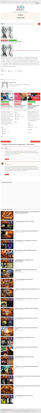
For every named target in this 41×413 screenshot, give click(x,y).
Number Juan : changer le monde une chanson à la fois (7, 106)
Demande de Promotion (26, 410)
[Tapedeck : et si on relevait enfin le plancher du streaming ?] (7, 389)
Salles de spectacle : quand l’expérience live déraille (26, 250)
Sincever (23, 108)
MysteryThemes (9, 409)
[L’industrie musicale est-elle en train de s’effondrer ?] (7, 350)
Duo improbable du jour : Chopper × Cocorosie (24, 221)
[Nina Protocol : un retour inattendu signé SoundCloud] (7, 234)
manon (6, 148)
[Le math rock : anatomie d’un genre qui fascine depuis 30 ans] (7, 292)
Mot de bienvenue (4, 2)
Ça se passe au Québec (5, 104)
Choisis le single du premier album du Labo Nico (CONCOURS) (33, 107)
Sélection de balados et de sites (17, 410)
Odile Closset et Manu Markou (18, 50)
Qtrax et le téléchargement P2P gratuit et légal (20, 106)
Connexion (33, 410)
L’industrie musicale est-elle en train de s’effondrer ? (26, 347)
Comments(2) (16, 43)
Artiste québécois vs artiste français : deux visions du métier (26, 328)
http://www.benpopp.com (13, 86)
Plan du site (3, 411)
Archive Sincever (17, 104)
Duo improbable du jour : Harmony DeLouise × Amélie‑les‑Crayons (24, 260)
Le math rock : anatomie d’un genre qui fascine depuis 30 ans (27, 289)
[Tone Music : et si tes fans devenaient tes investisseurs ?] (7, 370)
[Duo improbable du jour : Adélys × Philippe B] (7, 399)
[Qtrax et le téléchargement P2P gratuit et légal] (20, 96)
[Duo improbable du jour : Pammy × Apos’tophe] (7, 360)
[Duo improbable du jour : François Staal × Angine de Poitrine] (7, 380)
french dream (6, 79)
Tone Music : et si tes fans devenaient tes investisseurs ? (26, 366)
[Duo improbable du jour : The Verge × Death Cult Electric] (7, 302)
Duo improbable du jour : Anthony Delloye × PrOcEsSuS (26, 318)
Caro (5, 163)
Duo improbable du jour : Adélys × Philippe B (24, 395)
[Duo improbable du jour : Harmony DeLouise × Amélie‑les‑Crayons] (7, 263)
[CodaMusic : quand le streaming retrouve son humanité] (7, 312)
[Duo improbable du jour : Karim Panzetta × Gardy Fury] (7, 244)
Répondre (6, 159)
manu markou (10, 79)
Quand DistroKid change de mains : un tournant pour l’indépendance (26, 270)
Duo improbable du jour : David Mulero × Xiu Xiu (24, 337)
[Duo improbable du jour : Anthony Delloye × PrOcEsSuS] (7, 321)
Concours (29, 104)
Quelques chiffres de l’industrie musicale (6, 141)
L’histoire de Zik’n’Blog (11, 2)
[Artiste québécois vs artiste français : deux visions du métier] (7, 331)
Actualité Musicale (4, 40)
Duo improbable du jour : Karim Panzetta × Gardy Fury (26, 240)
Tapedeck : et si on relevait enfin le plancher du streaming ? (27, 385)
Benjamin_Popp (9, 43)
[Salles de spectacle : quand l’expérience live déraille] (7, 254)
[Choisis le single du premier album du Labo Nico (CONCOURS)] (34, 96)
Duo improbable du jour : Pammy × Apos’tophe (24, 356)
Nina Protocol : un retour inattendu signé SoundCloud (26, 231)
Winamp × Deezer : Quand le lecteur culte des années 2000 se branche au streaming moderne (27, 212)
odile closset (15, 79)
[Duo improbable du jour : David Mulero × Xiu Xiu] (7, 341)
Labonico (36, 109)
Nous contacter (31, 2)
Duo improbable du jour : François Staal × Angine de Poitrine (27, 376)
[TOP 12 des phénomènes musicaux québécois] (7, 283)
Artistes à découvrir (12, 40)
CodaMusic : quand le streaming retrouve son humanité (26, 308)
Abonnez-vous (18, 2)
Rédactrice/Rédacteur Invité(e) (5, 109)
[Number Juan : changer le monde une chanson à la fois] (7, 96)
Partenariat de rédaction (24, 2)
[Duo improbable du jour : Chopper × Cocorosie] (7, 225)
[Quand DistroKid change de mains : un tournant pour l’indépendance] (7, 273)
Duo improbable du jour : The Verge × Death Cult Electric (26, 298)
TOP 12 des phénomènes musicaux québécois (24, 279)
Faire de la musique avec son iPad (35, 141)
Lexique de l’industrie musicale (6, 410)
